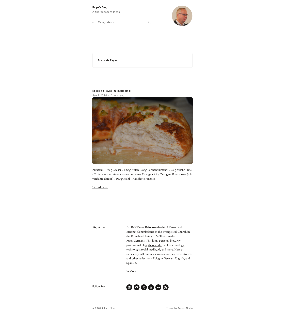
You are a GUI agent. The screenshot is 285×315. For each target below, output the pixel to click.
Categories (105, 22)
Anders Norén (185, 308)
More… (133, 271)
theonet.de (154, 245)
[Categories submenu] (113, 22)
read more (100, 187)
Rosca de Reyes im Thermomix (111, 90)
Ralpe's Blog (100, 7)
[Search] (149, 22)
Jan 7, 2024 (99, 95)
